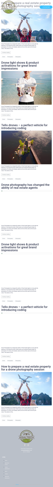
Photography (10, 56)
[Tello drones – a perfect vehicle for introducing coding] (26, 147)
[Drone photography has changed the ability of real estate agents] (26, 207)
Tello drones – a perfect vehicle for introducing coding (24, 126)
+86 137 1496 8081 (26, 451)
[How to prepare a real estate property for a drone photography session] (26, 25)
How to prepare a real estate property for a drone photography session (26, 368)
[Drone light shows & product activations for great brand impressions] (26, 87)
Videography (18, 56)
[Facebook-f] (25, 445)
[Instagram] (28, 445)
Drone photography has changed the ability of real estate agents (25, 186)
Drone (3, 56)
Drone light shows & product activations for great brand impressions (20, 65)
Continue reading (6, 52)
